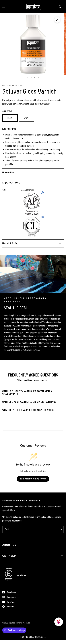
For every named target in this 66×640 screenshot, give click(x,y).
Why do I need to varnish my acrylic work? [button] (28, 410)
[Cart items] (63, 6)
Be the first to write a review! (33, 478)
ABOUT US (9, 545)
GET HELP (9, 556)
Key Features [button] (9, 128)
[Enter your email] (61, 529)
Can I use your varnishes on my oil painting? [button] (29, 401)
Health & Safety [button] (10, 243)
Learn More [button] (21, 575)
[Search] (60, 6)
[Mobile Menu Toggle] (3, 7)
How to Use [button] (8, 172)
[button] (33, 637)
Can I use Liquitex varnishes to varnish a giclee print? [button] (27, 392)
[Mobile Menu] (4, 7)
